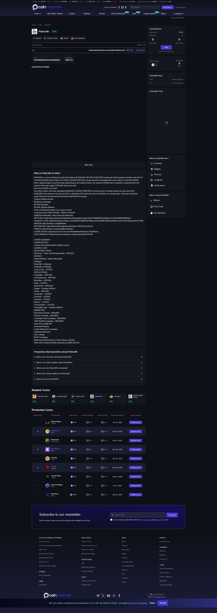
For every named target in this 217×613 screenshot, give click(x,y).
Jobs (134, 13)
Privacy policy (164, 572)
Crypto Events (149, 13)
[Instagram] (122, 7)
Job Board (42, 585)
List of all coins (44, 541)
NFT (123, 574)
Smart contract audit (88, 581)
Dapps (124, 554)
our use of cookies (138, 603)
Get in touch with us (159, 597)
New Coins (43, 549)
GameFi (124, 558)
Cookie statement (165, 577)
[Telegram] (97, 595)
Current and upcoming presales (50, 545)
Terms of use (146, 520)
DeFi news (125, 549)
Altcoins (124, 570)
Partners (162, 551)
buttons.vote (135, 422)
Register (183, 7)
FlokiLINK (48, 25)
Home (33, 25)
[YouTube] (108, 595)
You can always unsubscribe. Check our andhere (140, 520)
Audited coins (86, 585)
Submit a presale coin (89, 545)
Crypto (124, 582)
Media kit (162, 555)
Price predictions (45, 575)
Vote (166, 47)
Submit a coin (44, 562)
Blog (163, 14)
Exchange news (127, 562)
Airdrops (87, 14)
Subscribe (172, 515)
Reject (152, 603)
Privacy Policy (160, 520)
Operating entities (165, 585)
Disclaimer (163, 581)
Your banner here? (177, 18)
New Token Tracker (55, 14)
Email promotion (87, 571)
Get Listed (166, 7)
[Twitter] (119, 7)
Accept (163, 603)
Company (178, 14)
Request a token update (47, 566)
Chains (72, 14)
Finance (124, 545)
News (124, 541)
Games (102, 14)
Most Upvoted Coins (46, 554)
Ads (82, 563)
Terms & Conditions (166, 568)
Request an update (88, 554)
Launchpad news (128, 566)
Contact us (163, 559)
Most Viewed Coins (46, 558)
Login (177, 7)
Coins (36, 14)
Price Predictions (118, 13)
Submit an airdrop (87, 549)
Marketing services (88, 567)
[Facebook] (126, 7)
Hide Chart (89, 165)
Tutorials (125, 578)
